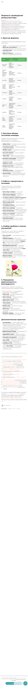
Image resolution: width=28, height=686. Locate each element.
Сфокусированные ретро (13, 20)
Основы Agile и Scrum (13, 393)
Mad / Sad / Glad (7, 291)
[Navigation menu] (2, 2)
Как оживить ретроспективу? (11, 381)
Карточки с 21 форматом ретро (11, 370)
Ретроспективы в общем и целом (12, 384)
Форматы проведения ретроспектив (13, 368)
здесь (2, 401)
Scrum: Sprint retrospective (10, 387)
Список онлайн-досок (9, 380)
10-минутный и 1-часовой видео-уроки (13, 359)
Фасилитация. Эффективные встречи (12, 398)
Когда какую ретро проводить (11, 383)
